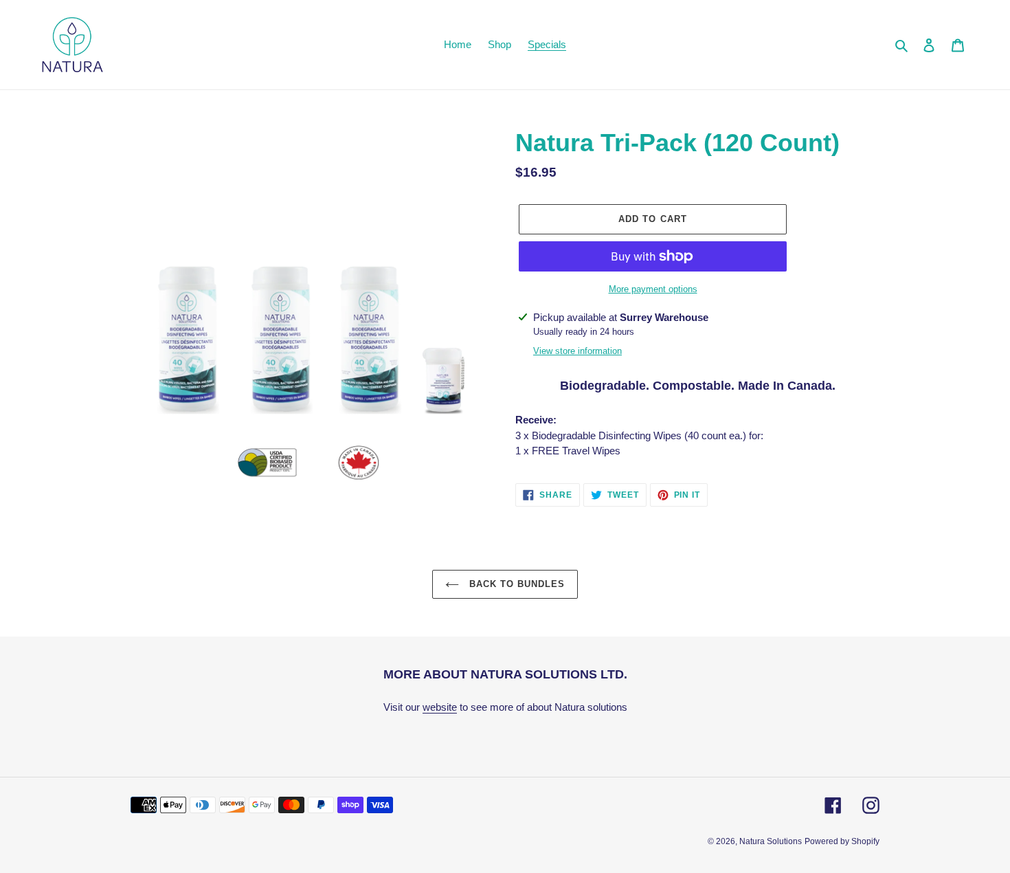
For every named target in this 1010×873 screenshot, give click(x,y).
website (440, 707)
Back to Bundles (515, 584)
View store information (577, 351)
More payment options (653, 289)
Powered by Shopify (842, 841)
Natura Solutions (770, 841)
